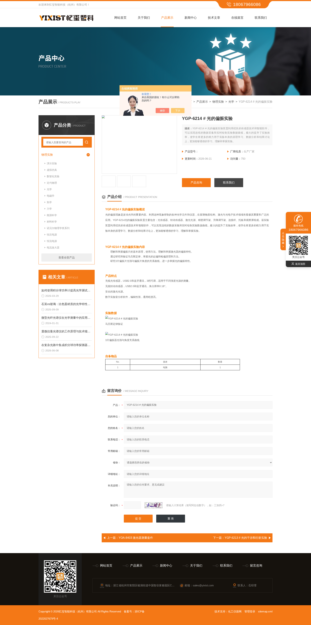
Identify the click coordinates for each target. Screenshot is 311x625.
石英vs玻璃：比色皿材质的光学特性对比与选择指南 (66, 304)
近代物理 (52, 182)
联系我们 (261, 17)
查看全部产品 (66, 257)
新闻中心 (190, 17)
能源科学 (52, 215)
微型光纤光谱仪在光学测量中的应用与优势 (66, 317)
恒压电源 (52, 234)
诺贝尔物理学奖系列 (58, 228)
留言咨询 (256, 565)
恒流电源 (52, 241)
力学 (49, 208)
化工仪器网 (235, 611)
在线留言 (237, 17)
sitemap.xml (265, 611)
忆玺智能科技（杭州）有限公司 (68, 4)
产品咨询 (196, 182)
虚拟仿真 (52, 169)
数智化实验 (53, 176)
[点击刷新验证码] (154, 505)
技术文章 (214, 17)
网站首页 (120, 17)
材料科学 (52, 221)
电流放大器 (53, 247)
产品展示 (167, 17)
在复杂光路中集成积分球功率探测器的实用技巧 (66, 345)
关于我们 (144, 17)
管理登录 (249, 611)
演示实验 (52, 163)
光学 (231, 101)
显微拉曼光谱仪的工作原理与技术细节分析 (66, 331)
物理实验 (218, 101)
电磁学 (50, 195)
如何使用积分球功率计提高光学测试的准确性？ (66, 290)
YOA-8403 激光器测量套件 (136, 537)
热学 (49, 202)
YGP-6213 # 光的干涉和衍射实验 (246, 537)
